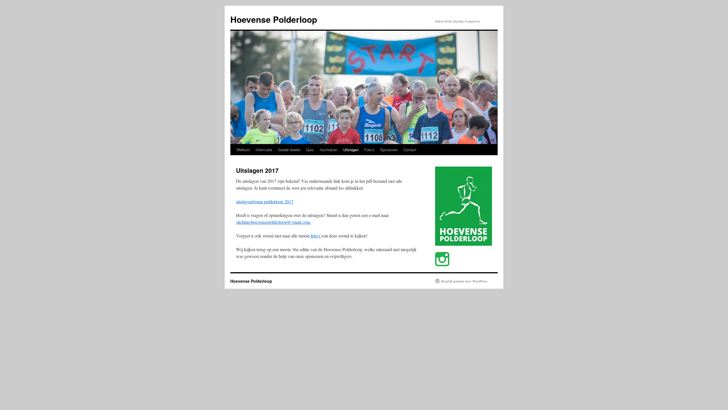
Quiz (310, 149)
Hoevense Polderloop (273, 19)
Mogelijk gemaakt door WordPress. (464, 281)
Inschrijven (329, 149)
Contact (410, 149)
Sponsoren (389, 149)
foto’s (315, 236)
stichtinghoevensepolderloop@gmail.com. (273, 222)
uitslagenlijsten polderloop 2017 (264, 201)
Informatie (264, 149)
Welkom (243, 149)
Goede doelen (289, 149)
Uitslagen (351, 149)
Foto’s (369, 149)
